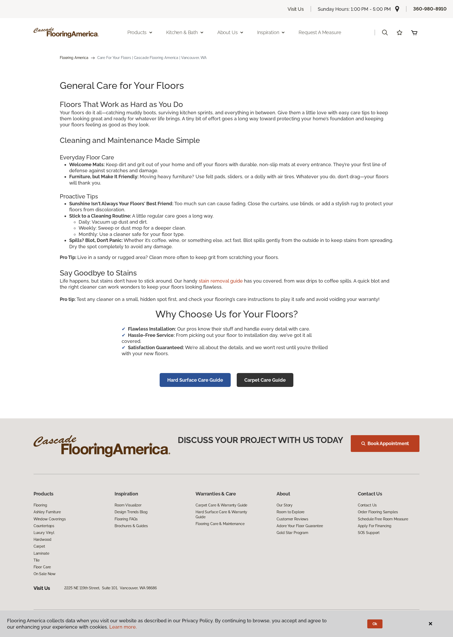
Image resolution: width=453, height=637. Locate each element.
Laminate (41, 553)
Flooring (40, 505)
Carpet (39, 546)
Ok (375, 624)
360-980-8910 (430, 9)
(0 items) (414, 32)
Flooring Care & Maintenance (220, 524)
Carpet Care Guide (265, 380)
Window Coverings (50, 519)
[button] (385, 32)
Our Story (285, 505)
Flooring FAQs (126, 519)
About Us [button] (227, 32)
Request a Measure (320, 32)
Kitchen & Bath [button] (181, 32)
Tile (37, 560)
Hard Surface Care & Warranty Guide (221, 514)
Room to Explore (290, 512)
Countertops (44, 526)
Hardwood (42, 539)
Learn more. (123, 627)
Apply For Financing (374, 526)
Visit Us (296, 9)
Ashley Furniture (47, 512)
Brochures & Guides (131, 526)
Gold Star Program (292, 533)
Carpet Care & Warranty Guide (221, 505)
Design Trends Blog (131, 512)
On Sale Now (45, 574)
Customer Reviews (292, 519)
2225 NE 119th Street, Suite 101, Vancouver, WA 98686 (110, 588)
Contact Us (367, 505)
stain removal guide (221, 281)
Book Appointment (388, 443)
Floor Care (42, 567)
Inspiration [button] (268, 32)
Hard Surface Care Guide (195, 380)
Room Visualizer (128, 505)
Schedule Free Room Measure (383, 519)
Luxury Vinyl (44, 533)
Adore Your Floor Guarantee (300, 526)
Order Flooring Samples (378, 512)
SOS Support (369, 533)
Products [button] (137, 32)
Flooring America (74, 58)
